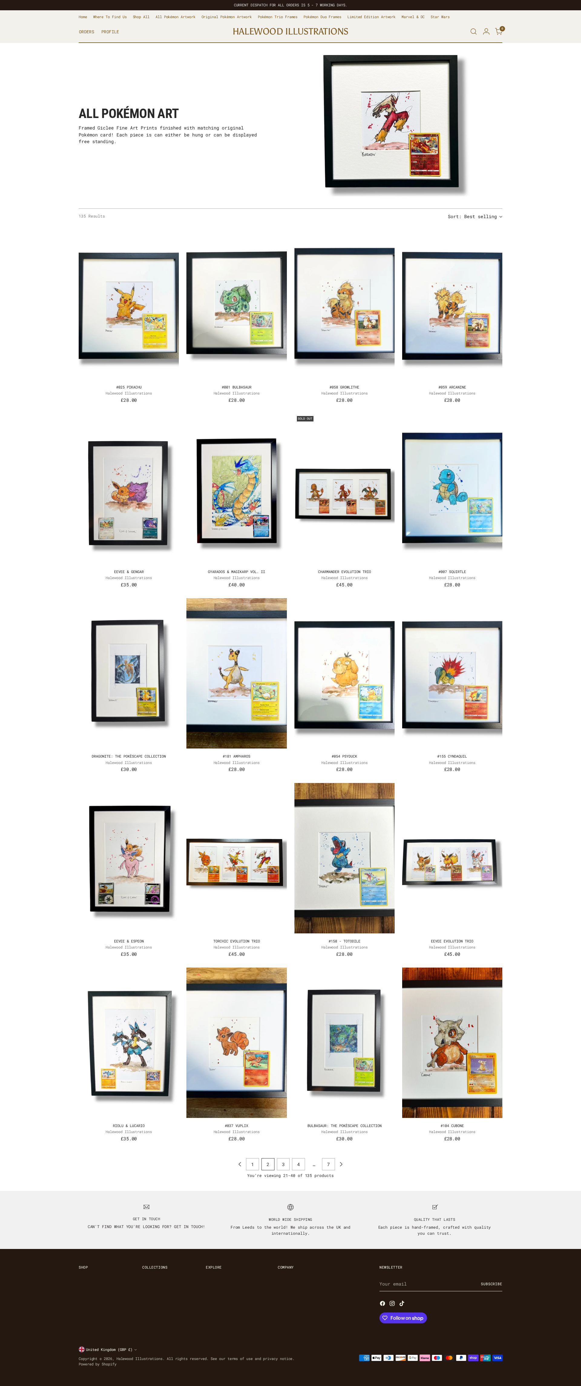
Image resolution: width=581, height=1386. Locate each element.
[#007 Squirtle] (452, 489)
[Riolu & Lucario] (129, 1043)
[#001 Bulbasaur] (236, 304)
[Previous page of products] (240, 1164)
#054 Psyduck (344, 756)
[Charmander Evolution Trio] (344, 489)
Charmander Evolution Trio (344, 571)
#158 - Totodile (344, 941)
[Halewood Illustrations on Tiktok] (402, 1304)
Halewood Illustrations (139, 1358)
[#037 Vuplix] (236, 1043)
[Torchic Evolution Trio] (236, 858)
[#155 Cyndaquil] (452, 673)
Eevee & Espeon (129, 941)
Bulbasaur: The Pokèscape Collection (344, 1125)
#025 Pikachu (129, 387)
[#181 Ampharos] (236, 673)
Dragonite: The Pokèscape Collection (129, 756)
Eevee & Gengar (129, 571)
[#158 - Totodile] (344, 858)
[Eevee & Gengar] (129, 489)
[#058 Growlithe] (344, 304)
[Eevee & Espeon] (129, 858)
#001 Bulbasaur (236, 387)
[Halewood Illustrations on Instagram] (392, 1304)
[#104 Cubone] (452, 1043)
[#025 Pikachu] (129, 304)
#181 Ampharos (236, 756)
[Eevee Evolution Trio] (452, 858)
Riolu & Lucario (129, 1125)
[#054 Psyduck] (344, 673)
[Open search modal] (474, 31)
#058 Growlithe (344, 387)
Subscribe (491, 1284)
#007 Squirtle (452, 571)
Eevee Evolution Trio (452, 941)
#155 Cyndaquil (452, 756)
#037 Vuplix (236, 1125)
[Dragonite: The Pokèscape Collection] (129, 673)
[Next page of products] (341, 1164)
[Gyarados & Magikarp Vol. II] (236, 489)
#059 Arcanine (452, 387)
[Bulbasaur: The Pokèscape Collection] (344, 1043)
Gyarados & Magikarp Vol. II (236, 571)
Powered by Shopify (98, 1364)
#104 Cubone (452, 1125)
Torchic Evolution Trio (236, 941)
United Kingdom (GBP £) (109, 1349)
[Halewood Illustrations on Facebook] (383, 1304)
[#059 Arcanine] (452, 304)
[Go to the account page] (486, 31)
